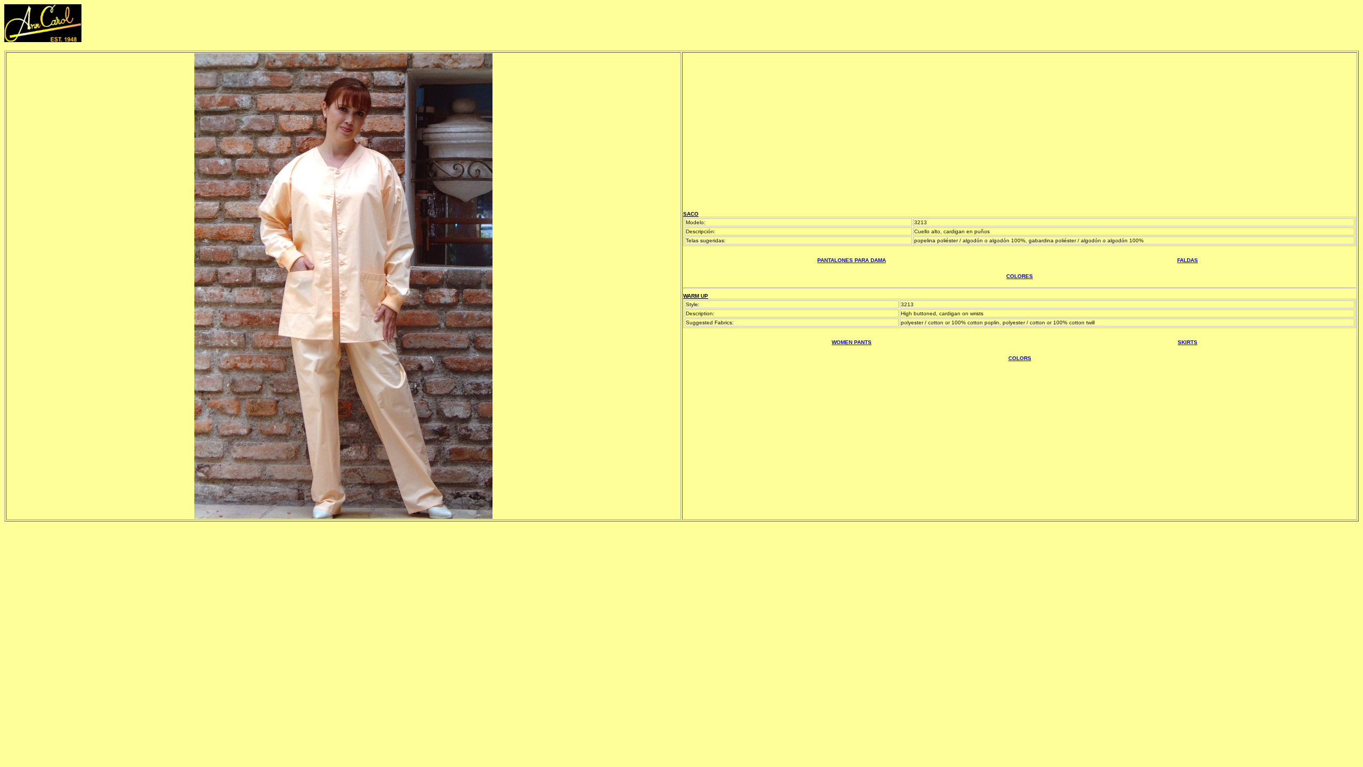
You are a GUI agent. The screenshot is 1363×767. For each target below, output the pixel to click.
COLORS (1019, 358)
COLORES (1019, 276)
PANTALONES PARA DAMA (851, 260)
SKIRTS (1187, 342)
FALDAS (1187, 260)
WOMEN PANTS (852, 342)
